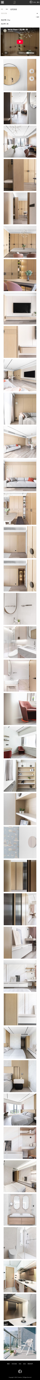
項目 (20, 1363)
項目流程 (14, 1363)
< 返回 (37, 17)
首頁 (2, 9)
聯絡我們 (30, 1363)
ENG (34, 2)
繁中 (38, 2)
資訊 (24, 1363)
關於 (8, 1363)
